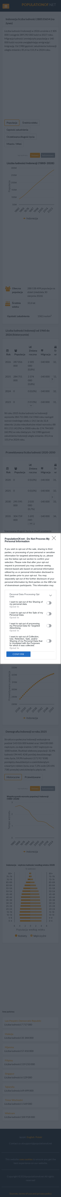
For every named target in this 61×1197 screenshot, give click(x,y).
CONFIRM (18, 654)
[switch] (48, 602)
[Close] (55, 539)
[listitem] (30, 595)
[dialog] (30, 598)
